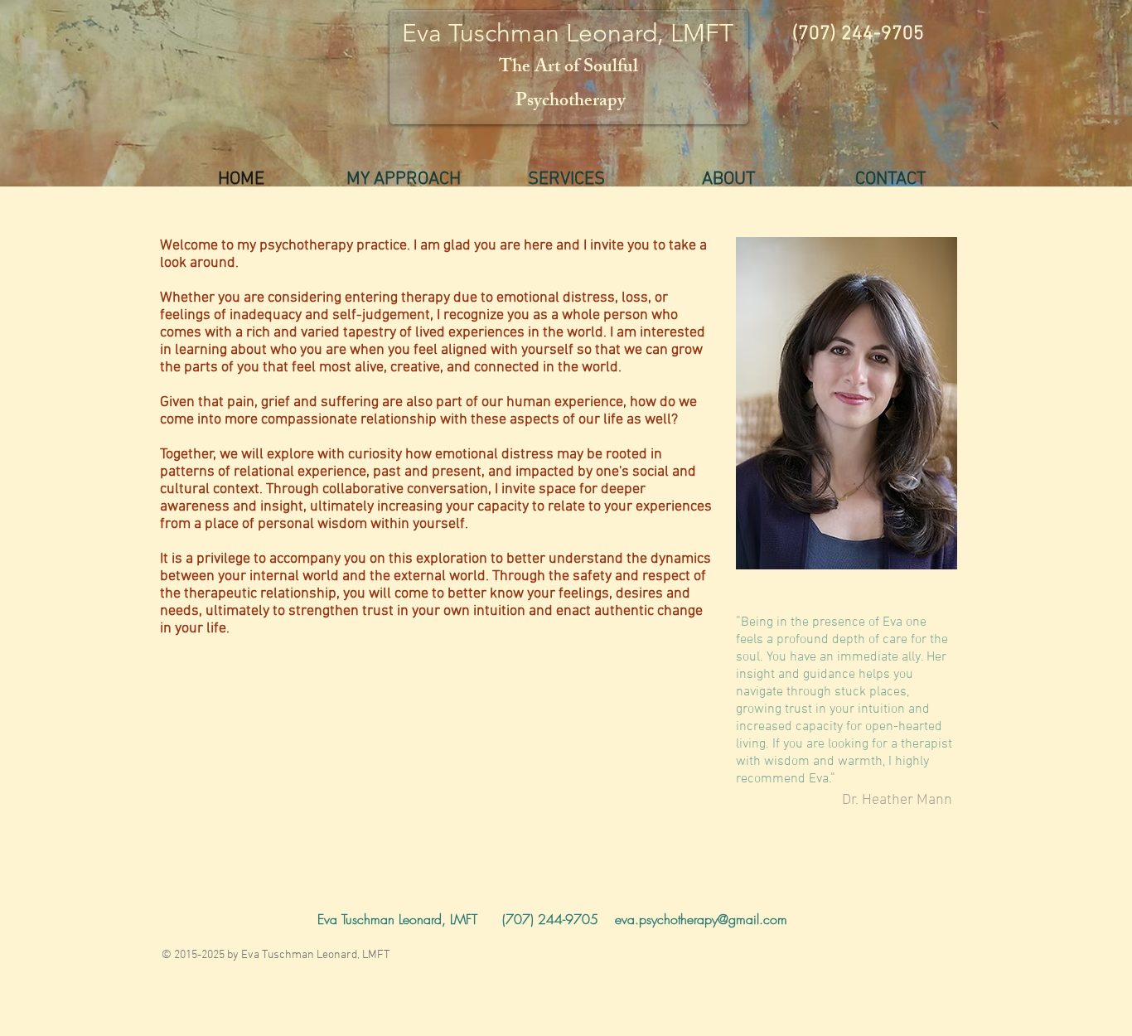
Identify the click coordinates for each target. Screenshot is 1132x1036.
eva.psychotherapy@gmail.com (701, 919)
